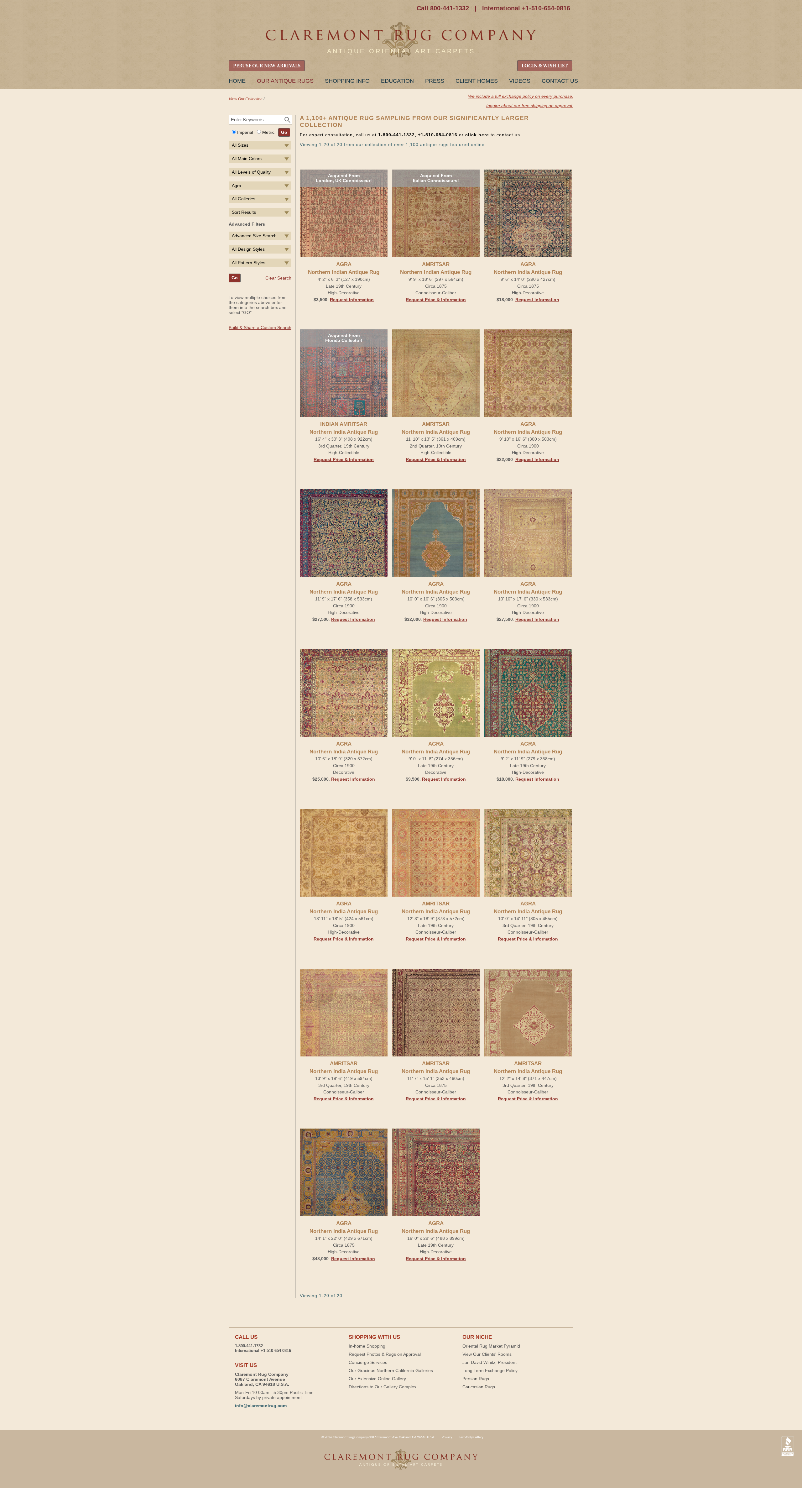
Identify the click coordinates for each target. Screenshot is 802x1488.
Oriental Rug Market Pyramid (491, 1346)
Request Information (352, 299)
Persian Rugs (475, 1378)
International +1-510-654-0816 (526, 8)
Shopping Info (347, 81)
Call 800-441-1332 (443, 8)
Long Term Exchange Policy (490, 1370)
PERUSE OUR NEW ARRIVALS (266, 66)
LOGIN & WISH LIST (545, 66)
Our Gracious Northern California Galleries (391, 1370)
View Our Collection (246, 99)
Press (434, 81)
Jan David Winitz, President (489, 1362)
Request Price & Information (436, 299)
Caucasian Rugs (478, 1386)
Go (284, 132)
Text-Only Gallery (471, 1437)
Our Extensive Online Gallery (377, 1378)
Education (397, 81)
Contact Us (560, 81)
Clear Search (278, 277)
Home (237, 81)
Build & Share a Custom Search (260, 327)
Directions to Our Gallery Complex (382, 1386)
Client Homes (477, 81)
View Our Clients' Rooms (487, 1354)
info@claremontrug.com (261, 1405)
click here (477, 134)
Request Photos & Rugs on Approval (385, 1354)
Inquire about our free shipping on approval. (529, 105)
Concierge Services (368, 1362)
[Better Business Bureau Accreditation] (787, 1446)
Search (287, 120)
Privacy (447, 1437)
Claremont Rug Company (401, 39)
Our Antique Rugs (285, 81)
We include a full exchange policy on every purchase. (520, 96)
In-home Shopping (367, 1346)
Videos (519, 81)
